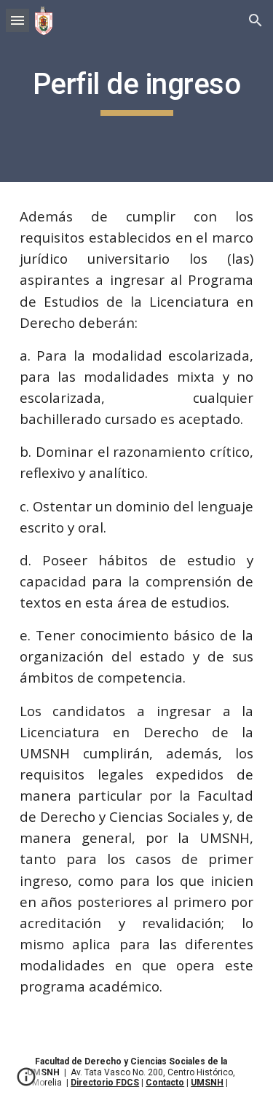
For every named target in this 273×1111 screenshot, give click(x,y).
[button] (17, 20)
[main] (137, 91)
